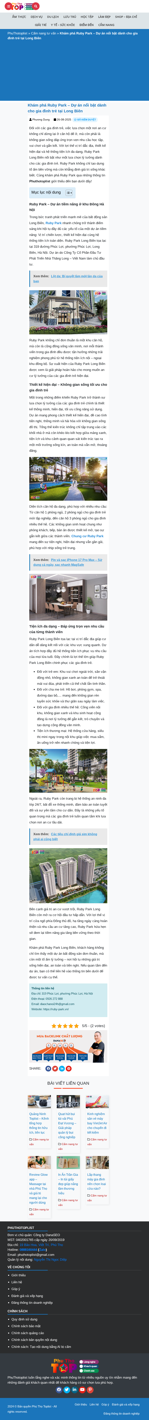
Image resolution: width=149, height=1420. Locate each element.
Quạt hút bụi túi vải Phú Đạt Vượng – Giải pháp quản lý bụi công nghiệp (67, 1125)
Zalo (42, 1250)
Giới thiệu (18, 1275)
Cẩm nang (106, 25)
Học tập (87, 17)
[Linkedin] (74, 1390)
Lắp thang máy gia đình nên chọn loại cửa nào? (96, 1181)
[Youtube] (82, 1390)
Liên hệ (16, 1282)
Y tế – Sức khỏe (63, 25)
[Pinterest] (90, 1390)
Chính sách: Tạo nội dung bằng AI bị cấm (41, 1347)
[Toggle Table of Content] (67, 193)
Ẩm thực (19, 17)
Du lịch (53, 17)
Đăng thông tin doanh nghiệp (32, 1303)
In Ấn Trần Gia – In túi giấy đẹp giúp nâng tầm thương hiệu (68, 1184)
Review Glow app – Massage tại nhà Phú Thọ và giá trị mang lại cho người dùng (38, 1188)
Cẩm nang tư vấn (43, 33)
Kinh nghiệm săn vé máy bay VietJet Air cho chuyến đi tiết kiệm (97, 1123)
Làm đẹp (104, 17)
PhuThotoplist (17, 33)
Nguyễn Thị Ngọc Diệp (50, 1259)
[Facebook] (59, 1390)
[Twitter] (66, 1390)
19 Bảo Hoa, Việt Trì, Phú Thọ (41, 1245)
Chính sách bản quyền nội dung (34, 1340)
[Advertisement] (74, 70)
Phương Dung (41, 119)
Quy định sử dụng (24, 1319)
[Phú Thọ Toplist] (22, 6)
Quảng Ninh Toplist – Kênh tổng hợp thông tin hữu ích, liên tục (39, 1123)
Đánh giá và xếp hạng (27, 1296)
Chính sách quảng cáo (27, 1333)
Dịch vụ (36, 17)
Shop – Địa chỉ (126, 17)
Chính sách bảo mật (26, 1326)
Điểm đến (87, 25)
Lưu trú (69, 17)
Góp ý (15, 1289)
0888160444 (28, 1250)
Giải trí (40, 25)
